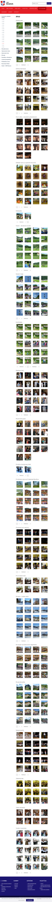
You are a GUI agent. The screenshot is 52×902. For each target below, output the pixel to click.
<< (17, 222)
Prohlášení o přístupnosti (6, 886)
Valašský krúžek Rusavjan (45, 885)
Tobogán (16, 886)
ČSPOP (42, 883)
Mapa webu (3, 889)
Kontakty (3, 891)
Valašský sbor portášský (45, 889)
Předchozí (21, 222)
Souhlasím (29, 900)
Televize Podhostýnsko (32, 883)
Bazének (16, 885)
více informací (39, 898)
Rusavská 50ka (30, 885)
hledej (49, 3)
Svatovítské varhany (31, 889)
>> (30, 113)
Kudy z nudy (30, 888)
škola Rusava (30, 886)
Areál (15, 888)
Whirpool (16, 883)
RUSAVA (9, 3)
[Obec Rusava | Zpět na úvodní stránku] (3, 3)
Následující (23, 64)
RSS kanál (3, 888)
